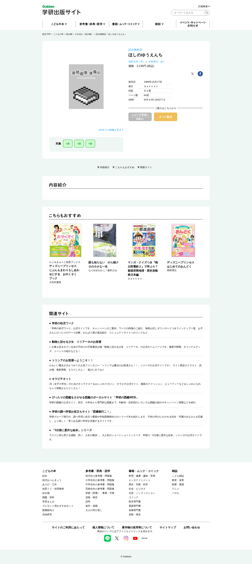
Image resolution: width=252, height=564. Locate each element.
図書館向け (48, 510)
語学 (88, 501)
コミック (133, 497)
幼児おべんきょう (52, 480)
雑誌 (174, 470)
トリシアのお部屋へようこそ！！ (72, 360)
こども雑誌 (178, 476)
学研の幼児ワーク (63, 323)
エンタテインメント (139, 480)
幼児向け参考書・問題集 (99, 476)
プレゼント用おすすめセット (58, 506)
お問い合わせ (192, 527)
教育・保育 (178, 480)
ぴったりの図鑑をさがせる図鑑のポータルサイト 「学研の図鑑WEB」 (95, 397)
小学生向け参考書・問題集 (100, 480)
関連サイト (146, 167)
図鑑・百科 (48, 497)
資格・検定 (92, 497)
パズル (175, 493)
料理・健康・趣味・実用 (142, 476)
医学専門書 (135, 501)
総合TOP (46, 34)
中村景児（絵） (157, 61)
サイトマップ (168, 527)
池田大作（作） (136, 61)
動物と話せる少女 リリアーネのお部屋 (76, 341)
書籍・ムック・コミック (144, 470)
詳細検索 (203, 6)
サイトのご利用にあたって (68, 527)
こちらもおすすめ (124, 167)
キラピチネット (61, 378)
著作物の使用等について (137, 527)
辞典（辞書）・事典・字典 (100, 493)
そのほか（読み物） (84, 34)
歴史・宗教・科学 (138, 484)
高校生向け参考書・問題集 (100, 488)
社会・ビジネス (137, 488)
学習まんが (48, 501)
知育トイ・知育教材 (53, 488)
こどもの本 (58, 34)
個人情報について (103, 527)
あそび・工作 (49, 484)
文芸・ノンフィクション (142, 493)
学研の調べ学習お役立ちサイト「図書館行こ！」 (82, 411)
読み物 (69, 34)
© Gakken (126, 556)
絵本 (44, 476)
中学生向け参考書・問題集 (100, 484)
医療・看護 (178, 484)
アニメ (175, 488)
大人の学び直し (94, 510)
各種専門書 (135, 510)
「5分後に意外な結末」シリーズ (72, 430)
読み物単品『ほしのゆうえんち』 (111, 34)
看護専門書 (135, 506)
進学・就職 (92, 506)
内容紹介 (105, 167)
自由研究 (47, 514)
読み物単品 (135, 49)
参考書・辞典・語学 (98, 470)
